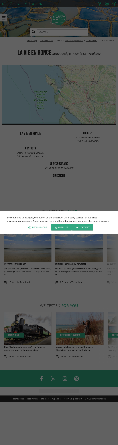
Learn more (39, 227)
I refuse (63, 227)
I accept (84, 227)
